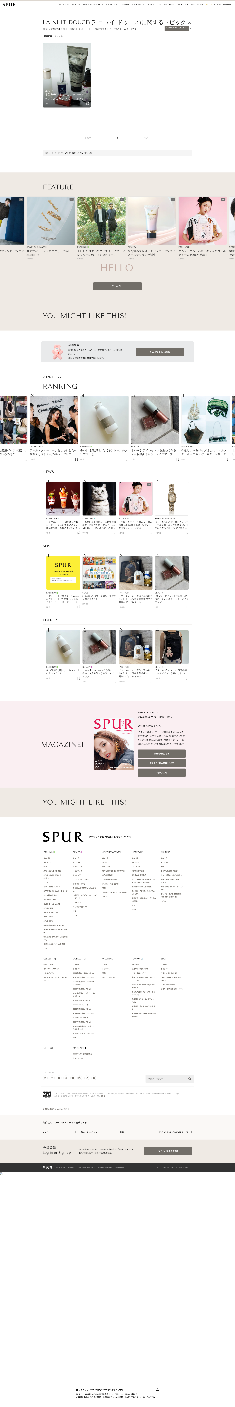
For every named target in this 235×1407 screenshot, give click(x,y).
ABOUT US (60, 1167)
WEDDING (169, 4)
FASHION (64, 4)
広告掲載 (71, 1167)
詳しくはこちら (149, 1397)
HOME (47, 153)
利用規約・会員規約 (105, 1167)
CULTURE (124, 4)
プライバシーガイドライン (86, 1167)
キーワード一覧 (57, 153)
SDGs (209, 4)
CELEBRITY (138, 4)
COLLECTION (154, 4)
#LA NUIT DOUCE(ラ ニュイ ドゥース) (176, 28)
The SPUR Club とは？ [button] (160, 351)
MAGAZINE (197, 4)
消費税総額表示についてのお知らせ (56, 1109)
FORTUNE (183, 4)
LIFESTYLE (111, 4)
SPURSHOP (119, 1167)
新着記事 (48, 36)
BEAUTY (76, 4)
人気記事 (59, 36)
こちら (103, 1096)
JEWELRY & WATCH (93, 4)
